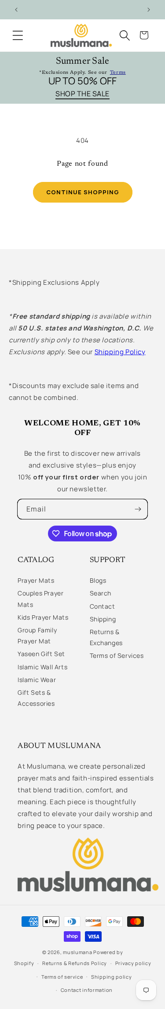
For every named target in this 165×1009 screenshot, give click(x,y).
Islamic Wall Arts (42, 667)
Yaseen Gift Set (41, 654)
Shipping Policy (120, 351)
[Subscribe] (137, 509)
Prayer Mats (36, 580)
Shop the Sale (82, 94)
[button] (17, 35)
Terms (118, 72)
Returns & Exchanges (106, 637)
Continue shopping (82, 192)
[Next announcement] (148, 9)
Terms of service (62, 976)
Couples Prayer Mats (40, 598)
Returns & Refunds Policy (74, 963)
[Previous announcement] (16, 9)
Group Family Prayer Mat (37, 635)
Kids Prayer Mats (43, 617)
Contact (102, 606)
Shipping (103, 619)
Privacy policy (133, 963)
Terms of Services (117, 655)
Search (101, 593)
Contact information (87, 990)
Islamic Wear (37, 679)
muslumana (77, 952)
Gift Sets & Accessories (36, 698)
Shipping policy (111, 976)
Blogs (98, 580)
